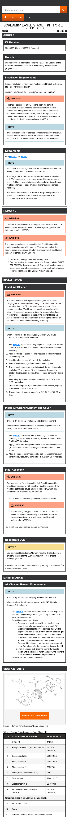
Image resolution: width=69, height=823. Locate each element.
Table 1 (24, 156)
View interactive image (34, 716)
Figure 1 (13, 156)
